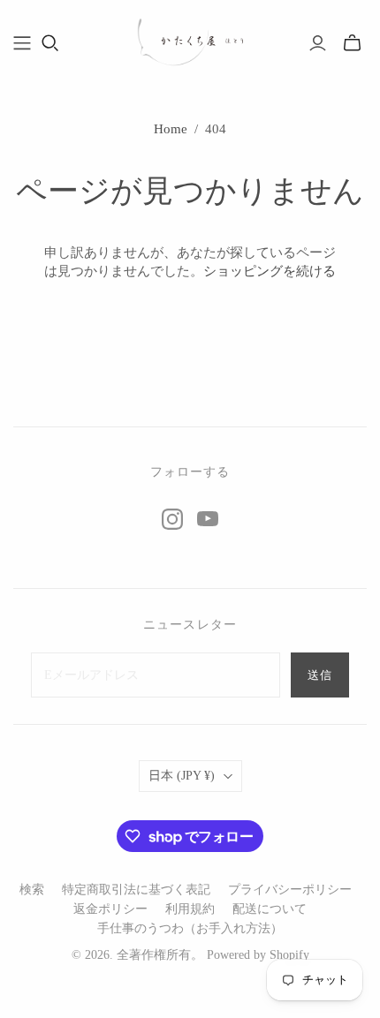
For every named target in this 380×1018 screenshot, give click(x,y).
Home (170, 129)
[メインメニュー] (22, 43)
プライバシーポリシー (290, 889)
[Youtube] (207, 519)
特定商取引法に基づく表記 (136, 889)
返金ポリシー (110, 909)
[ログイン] (317, 43)
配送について (269, 909)
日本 (181, 775)
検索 (31, 889)
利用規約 (190, 909)
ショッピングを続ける (269, 271)
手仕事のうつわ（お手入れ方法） (190, 928)
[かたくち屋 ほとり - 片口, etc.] (190, 40)
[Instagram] (172, 519)
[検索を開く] (50, 43)
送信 (320, 675)
